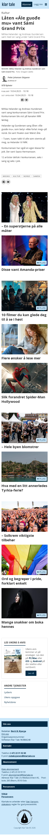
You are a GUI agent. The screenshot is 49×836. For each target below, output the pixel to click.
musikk (6, 176)
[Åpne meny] (46, 4)
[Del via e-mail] (26, 100)
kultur (16, 176)
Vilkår (5, 793)
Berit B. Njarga (18, 731)
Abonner (26, 4)
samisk (36, 176)
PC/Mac (33, 658)
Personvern (7, 796)
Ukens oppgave (12, 697)
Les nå (31, 673)
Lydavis (8, 692)
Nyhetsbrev (10, 702)
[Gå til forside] (8, 4)
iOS (27, 661)
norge (26, 176)
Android (37, 661)
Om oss (5, 734)
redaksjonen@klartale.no (22, 756)
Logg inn (38, 4)
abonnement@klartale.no (21, 775)
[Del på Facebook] (22, 100)
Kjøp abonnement (10, 769)
